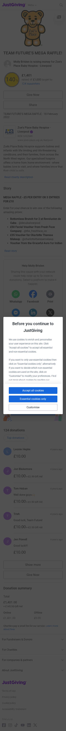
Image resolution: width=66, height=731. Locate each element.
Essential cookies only (33, 399)
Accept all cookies (33, 390)
